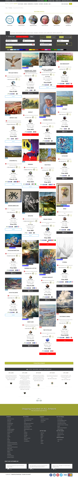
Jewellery (49, 32)
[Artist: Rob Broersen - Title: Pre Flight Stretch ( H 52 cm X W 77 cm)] (19, 55)
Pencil (63, 223)
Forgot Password (59, 439)
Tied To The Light (47, 330)
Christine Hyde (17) (45, 225)
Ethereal (64, 262)
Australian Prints (9, 432)
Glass (45, 32)
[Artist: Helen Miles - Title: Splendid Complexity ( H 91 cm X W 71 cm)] (54, 251)
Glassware (8, 436)
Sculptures (30, 32)
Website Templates (60, 429)
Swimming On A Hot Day (30, 268)
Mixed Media (63, 77)
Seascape (14, 265)
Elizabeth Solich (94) (11, 255)
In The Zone (65, 156)
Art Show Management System (61, 420)
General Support (43, 420)
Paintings (12, 32)
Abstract (66, 171)
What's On (58, 435)
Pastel (46, 291)
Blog (24, 430)
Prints (25, 32)
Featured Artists (39, 11)
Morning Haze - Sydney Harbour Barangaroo (30, 71)
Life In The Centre (13, 292)
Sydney (42, 434)
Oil (27, 84)
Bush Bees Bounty (64, 63)
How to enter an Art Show (28, 426)
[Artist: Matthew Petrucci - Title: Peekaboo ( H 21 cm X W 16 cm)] (36, 141)
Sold (65, 86)
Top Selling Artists (26, 441)
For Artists (26, 416)
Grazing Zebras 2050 (13, 205)
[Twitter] (69, 281)
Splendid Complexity (47, 277)
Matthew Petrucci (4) (28, 169)
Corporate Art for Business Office (12, 442)
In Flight (64, 109)
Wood (14, 175)
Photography (19, 32)
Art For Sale (43, 431)
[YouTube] (36, 287)
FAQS (25, 421)
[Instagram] (69, 83)
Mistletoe (30, 215)
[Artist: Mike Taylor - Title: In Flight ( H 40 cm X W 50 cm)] (71, 93)
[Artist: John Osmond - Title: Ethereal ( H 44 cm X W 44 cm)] (71, 240)
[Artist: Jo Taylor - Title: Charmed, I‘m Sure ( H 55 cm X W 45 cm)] (54, 94)
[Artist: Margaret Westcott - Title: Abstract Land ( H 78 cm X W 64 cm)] (19, 103)
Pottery (41, 32)
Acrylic (44, 79)
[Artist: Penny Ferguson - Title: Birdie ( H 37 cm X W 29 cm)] (71, 185)
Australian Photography (10, 429)
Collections (9, 452)
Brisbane (42, 435)
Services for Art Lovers (60, 434)
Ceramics (36, 32)
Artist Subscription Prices (27, 420)
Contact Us (42, 421)
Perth (41, 438)
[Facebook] (68, 83)
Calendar (25, 436)
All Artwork (9, 426)
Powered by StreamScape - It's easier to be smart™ (21, 474)
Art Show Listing (59, 418)
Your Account (60, 437)
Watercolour (29, 126)
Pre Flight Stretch (13, 72)
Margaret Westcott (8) (11, 124)
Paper (33, 126)
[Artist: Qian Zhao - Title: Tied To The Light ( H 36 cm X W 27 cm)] (54, 307)
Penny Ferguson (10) (62, 215)
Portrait (53, 37)
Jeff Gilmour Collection (10, 457)
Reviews (58, 426)
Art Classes (25, 433)
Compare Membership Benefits (28, 418)
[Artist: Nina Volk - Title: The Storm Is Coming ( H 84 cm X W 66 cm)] (71, 293)
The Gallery (10, 7)
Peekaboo (30, 164)
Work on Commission (27, 438)
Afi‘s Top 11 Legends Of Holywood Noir (47, 70)
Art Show (38, 372)
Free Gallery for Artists (27, 424)
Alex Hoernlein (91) (62, 161)
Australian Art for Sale (10, 418)
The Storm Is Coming (64, 316)
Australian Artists (9, 424)
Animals (66, 225)
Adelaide (42, 440)
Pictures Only (67, 37)
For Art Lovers (60, 431)
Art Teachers (9, 421)
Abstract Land (13, 117)
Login (58, 441)
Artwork (8, 416)
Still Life (66, 277)
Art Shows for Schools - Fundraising (62, 424)
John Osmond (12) (62, 267)
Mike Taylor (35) (28, 75)
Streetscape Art (9, 445)
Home (7, 7)
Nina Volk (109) (28, 273)
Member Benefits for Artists (28, 429)
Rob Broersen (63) (11, 79)
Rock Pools (48, 164)
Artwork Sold (9, 420)
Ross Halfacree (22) (11, 212)
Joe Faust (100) (62, 69)
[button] (6, 61)
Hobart (42, 441)
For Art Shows (60, 416)
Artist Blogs (25, 435)
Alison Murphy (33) (11, 167)
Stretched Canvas (31, 84)
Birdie (64, 208)
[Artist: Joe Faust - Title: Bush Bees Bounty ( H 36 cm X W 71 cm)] (71, 55)
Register (67, 0)
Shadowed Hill (13, 160)
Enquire (13, 96)
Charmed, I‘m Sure (47, 120)
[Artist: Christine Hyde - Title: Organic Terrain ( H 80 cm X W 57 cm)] (54, 194)
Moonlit (30, 112)
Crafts (54, 32)
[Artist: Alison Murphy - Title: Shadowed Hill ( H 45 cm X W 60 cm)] (19, 148)
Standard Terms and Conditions (28, 423)
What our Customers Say (11, 461)
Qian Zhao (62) (45, 336)
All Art (8, 32)
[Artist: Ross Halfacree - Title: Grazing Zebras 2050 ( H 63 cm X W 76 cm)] (19, 191)
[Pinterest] (17, 181)
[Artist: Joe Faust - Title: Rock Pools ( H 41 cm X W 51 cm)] (54, 151)
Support (42, 416)
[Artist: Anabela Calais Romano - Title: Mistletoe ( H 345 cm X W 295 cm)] (36, 194)
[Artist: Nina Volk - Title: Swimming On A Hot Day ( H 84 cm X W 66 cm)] (36, 242)
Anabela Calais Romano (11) (29, 221)
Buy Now (31, 93)
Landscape (49, 37)
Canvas (67, 77)
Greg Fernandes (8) (45, 74)
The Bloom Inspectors (13, 250)
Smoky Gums (30, 322)
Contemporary (14, 134)
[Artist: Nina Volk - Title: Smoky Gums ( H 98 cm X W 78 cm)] (36, 298)
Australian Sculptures (10, 430)
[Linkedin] (16, 226)
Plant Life (31, 228)
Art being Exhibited (10, 423)
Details (61, 37)
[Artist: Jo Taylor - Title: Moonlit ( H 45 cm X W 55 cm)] (36, 100)
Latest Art (8, 441)
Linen (31, 178)
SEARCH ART (17, 36)
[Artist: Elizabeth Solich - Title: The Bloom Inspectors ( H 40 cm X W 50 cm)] (19, 236)
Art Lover (11, 372)
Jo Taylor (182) (45, 126)
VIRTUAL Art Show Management (62, 427)
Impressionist (31, 85)
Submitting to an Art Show (45, 418)
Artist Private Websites (10, 455)
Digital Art (60, 32)
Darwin (42, 437)
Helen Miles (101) (45, 282)
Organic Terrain (47, 219)
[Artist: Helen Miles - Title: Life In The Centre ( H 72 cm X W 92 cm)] (19, 280)
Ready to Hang (9, 448)
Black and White (64, 276)
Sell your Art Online (27, 427)
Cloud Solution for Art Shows (61, 423)
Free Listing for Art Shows (61, 421)
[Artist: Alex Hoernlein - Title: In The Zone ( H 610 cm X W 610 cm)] (71, 139)
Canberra (42, 443)
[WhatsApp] (35, 184)
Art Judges (8, 427)
